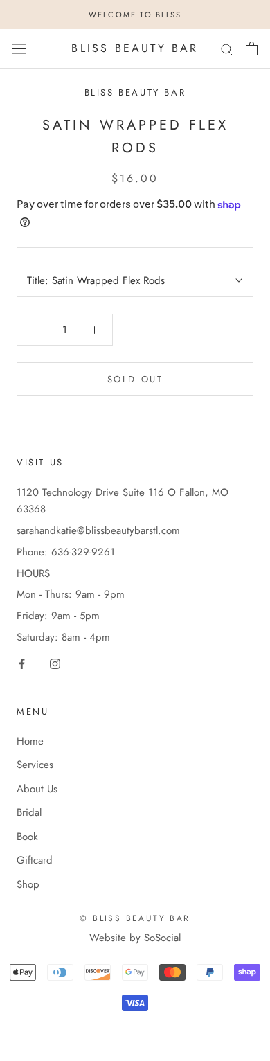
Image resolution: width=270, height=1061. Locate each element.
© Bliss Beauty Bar (135, 918)
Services (35, 764)
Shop (28, 884)
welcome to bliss (135, 14)
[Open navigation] (19, 48)
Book (27, 836)
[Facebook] (22, 663)
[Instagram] (55, 663)
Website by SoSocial (135, 937)
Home (30, 741)
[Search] (227, 49)
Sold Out (135, 379)
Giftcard (35, 860)
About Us (37, 788)
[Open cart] (252, 48)
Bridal (29, 812)
